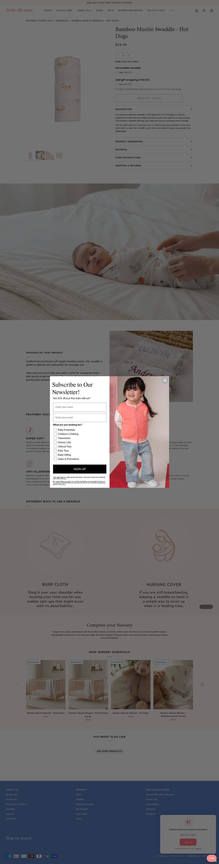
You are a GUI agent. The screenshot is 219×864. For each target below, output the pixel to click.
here (63, 484)
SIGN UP (80, 469)
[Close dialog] (165, 380)
